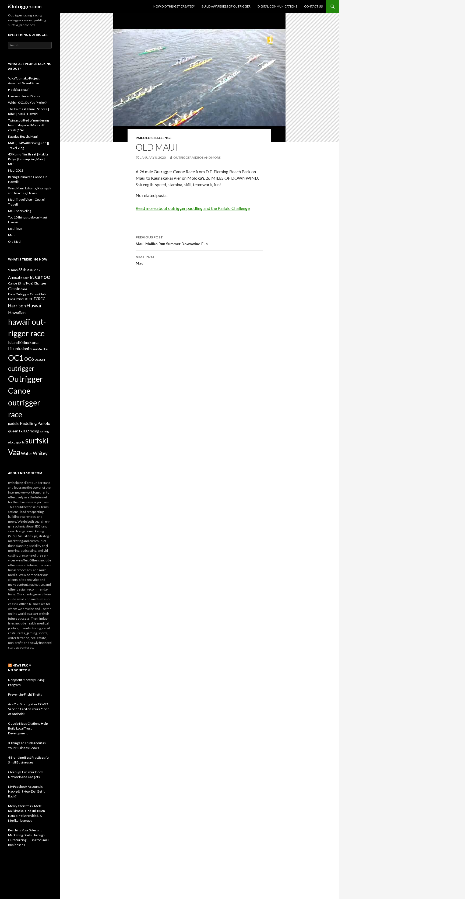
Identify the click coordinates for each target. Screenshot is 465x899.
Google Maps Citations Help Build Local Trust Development (28, 728)
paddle (13, 423)
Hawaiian (17, 312)
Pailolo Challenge (153, 138)
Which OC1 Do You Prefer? (27, 102)
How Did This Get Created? (174, 6)
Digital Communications (277, 6)
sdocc (11, 442)
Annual (14, 277)
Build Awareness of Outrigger (226, 6)
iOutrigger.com (24, 6)
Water (26, 453)
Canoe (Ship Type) (20, 283)
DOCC (28, 299)
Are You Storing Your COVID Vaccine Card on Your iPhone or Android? (28, 709)
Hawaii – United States (24, 96)
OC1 (16, 357)
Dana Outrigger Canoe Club (26, 294)
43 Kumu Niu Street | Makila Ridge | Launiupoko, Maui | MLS (28, 159)
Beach (25, 277)
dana (23, 289)
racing (34, 431)
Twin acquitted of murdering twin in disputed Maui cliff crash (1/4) (28, 125)
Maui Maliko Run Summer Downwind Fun (172, 240)
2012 (37, 270)
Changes (40, 283)
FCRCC (39, 299)
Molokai (42, 349)
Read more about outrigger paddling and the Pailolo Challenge (193, 208)
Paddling (28, 423)
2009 (30, 270)
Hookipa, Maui (18, 90)
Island (13, 342)
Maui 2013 (15, 170)
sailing (44, 431)
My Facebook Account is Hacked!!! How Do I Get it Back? (26, 791)
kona (33, 342)
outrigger (21, 368)
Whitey (40, 453)
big (32, 278)
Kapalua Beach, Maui (23, 136)
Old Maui (14, 241)
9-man (13, 270)
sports (20, 442)
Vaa (14, 452)
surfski (36, 440)
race (24, 430)
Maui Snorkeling (19, 211)
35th (22, 269)
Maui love (15, 229)
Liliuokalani (18, 348)
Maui (145, 260)
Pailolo (43, 423)
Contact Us (313, 6)
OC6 (29, 359)
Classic (14, 288)
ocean (39, 359)
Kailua (24, 343)
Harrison (17, 305)
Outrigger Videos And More (197, 157)
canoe (42, 276)
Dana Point (15, 299)
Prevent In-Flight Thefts (25, 694)
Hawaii (34, 305)
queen (13, 431)
